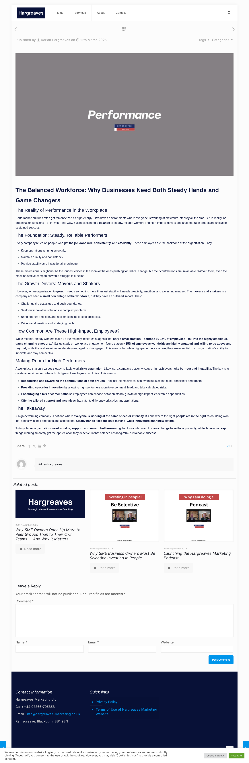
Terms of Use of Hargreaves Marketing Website (126, 712)
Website (167, 642)
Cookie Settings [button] (216, 755)
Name (21, 642)
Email (93, 642)
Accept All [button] (236, 755)
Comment (24, 601)
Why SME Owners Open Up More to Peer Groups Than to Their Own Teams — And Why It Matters (47, 534)
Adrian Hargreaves (55, 40)
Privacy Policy (106, 702)
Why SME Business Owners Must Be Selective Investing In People (122, 555)
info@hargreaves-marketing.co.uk (53, 714)
